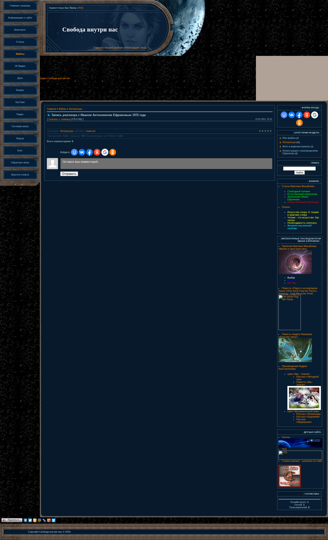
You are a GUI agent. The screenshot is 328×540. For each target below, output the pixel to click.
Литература (75, 109)
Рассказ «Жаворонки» (304, 420)
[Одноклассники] (35, 520)
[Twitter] (30, 520)
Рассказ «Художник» (308, 416)
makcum (90, 131)
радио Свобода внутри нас (55, 78)
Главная (98, 47)
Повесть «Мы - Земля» (304, 383)
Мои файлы (289, 138)
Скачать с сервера (59, 119)
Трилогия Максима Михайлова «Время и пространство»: (297, 247)
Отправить (69, 173)
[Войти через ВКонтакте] (82, 152)
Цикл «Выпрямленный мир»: (303, 411)
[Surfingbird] (53, 520)
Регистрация (132, 47)
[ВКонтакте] (25, 520)
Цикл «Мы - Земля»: (298, 374)
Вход (144, 47)
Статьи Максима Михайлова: (298, 186)
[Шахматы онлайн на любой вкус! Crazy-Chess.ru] (289, 486)
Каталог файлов (114, 47)
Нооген (286, 437)
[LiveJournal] (44, 520)
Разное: (286, 207)
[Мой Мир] (39, 520)
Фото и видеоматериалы (296, 146)
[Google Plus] (49, 520)
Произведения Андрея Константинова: (292, 367)
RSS (80, 7)
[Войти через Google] (104, 152)
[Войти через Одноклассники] (112, 152)
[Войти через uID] (74, 152)
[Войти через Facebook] (89, 152)
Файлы (62, 109)
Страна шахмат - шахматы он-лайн (302, 461)
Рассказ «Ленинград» (308, 414)
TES (284, 449)
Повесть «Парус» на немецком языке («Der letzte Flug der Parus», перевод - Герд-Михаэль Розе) (297, 291)
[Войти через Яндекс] (97, 152)
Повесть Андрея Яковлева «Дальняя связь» (295, 335)
